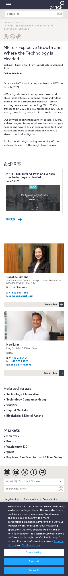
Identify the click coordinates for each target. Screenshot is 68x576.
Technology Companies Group (26, 399)
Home (7, 22)
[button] (12, 38)
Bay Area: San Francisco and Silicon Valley (34, 457)
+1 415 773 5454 (18, 358)
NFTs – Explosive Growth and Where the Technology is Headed (30, 175)
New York (12, 436)
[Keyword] (61, 489)
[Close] (64, 507)
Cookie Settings (34, 552)
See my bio (50, 304)
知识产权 (11, 405)
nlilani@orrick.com (19, 365)
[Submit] (59, 14)
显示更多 (10, 219)
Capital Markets (17, 410)
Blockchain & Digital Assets (24, 416)
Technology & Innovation (23, 394)
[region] (34, 539)
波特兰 (10, 452)
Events (19, 22)
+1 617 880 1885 (18, 293)
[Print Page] (18, 38)
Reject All (34, 561)
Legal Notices (12, 499)
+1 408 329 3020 (18, 361)
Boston (11, 441)
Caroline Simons (33, 280)
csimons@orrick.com (20, 296)
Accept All (34, 570)
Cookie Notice (50, 499)
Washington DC (16, 447)
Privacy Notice (31, 499)
